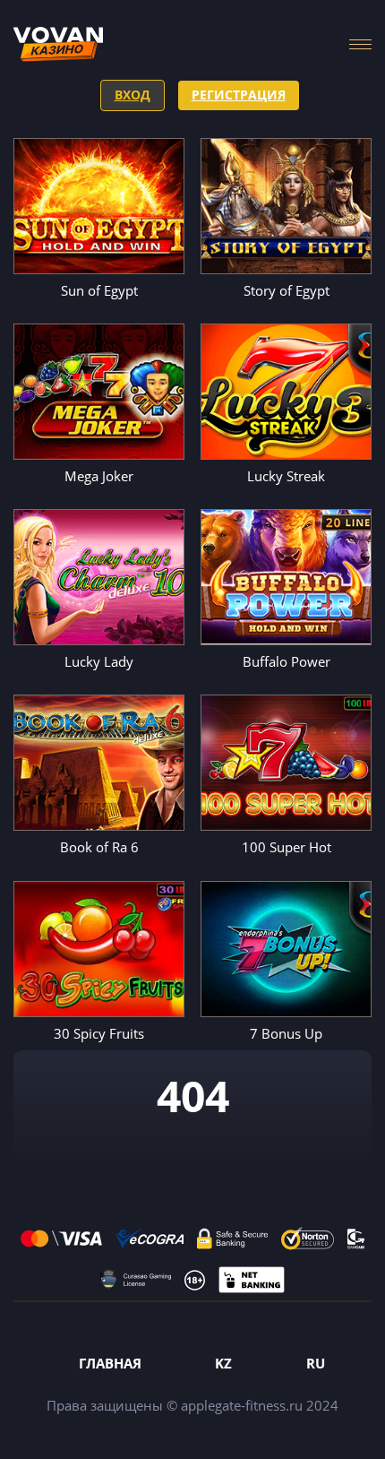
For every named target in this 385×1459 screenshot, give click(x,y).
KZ (223, 1363)
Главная (110, 1363)
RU (315, 1363)
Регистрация (239, 94)
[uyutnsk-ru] (58, 44)
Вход (132, 94)
